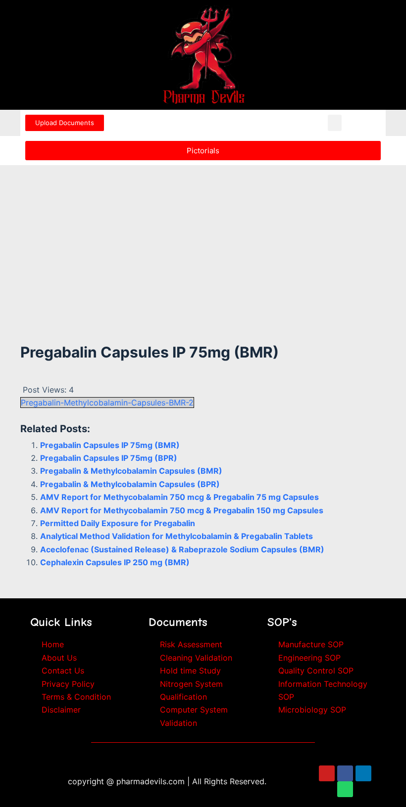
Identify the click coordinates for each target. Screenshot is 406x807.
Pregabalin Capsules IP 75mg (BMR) (110, 445)
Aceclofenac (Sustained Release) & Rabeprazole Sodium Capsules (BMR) (182, 549)
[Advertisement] (203, 238)
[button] (335, 123)
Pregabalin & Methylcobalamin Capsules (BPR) (130, 484)
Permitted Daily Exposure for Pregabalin (117, 523)
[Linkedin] (363, 773)
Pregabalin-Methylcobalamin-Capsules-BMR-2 (107, 402)
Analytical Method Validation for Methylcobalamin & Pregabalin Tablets (176, 536)
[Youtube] (327, 773)
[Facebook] (345, 773)
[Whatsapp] (345, 789)
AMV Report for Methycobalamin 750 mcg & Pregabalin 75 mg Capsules (179, 497)
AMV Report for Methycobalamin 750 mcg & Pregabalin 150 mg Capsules (181, 510)
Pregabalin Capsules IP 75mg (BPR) (108, 458)
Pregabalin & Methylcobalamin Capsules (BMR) (131, 471)
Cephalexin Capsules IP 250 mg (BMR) (115, 562)
